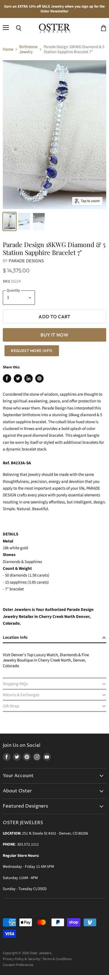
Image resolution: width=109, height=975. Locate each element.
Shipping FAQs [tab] (15, 684)
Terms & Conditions (57, 958)
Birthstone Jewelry (28, 49)
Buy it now (54, 335)
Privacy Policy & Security (21, 958)
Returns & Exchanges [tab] (21, 695)
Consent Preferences (18, 964)
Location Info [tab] (15, 637)
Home (8, 49)
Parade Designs (26, 260)
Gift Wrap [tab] (11, 706)
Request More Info (31, 350)
